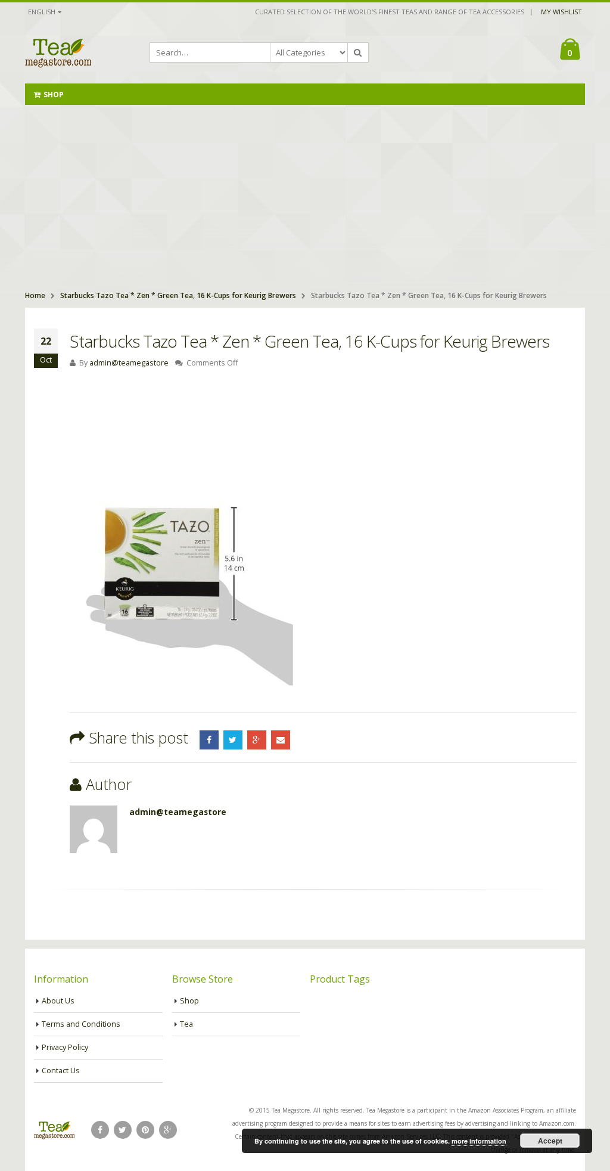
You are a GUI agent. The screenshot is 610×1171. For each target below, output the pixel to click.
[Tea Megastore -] (58, 52)
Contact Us (61, 1070)
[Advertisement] (305, 194)
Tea (186, 1024)
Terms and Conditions (81, 1024)
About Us (58, 1001)
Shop (53, 94)
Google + (256, 739)
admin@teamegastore (129, 363)
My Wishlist (561, 11)
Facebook (209, 739)
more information (479, 1140)
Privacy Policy (65, 1047)
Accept (550, 1140)
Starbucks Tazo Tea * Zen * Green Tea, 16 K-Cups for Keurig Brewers (178, 295)
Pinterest (145, 1130)
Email (280, 739)
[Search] (358, 52)
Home (35, 295)
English (41, 11)
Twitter (232, 739)
